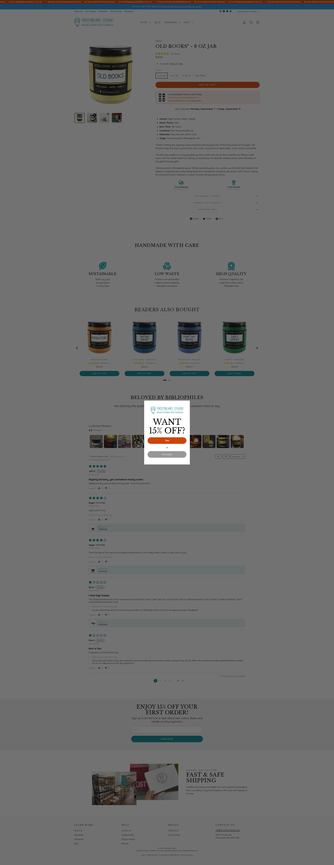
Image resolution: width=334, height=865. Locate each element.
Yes (167, 440)
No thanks (167, 454)
